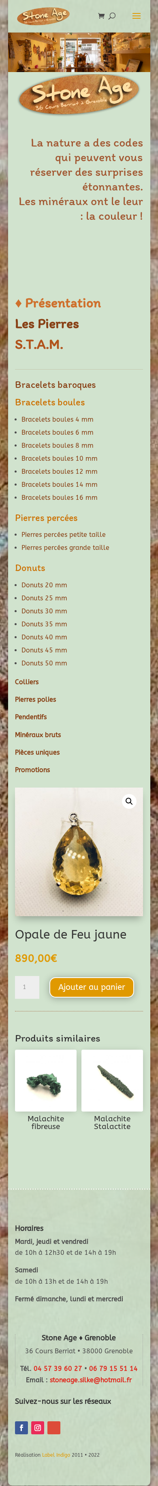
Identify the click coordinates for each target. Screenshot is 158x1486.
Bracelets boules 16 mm (59, 497)
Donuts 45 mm (44, 650)
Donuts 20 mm (44, 585)
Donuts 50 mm (44, 663)
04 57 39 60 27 (58, 1368)
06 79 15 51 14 (113, 1368)
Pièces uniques (37, 752)
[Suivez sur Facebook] (21, 1427)
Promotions (32, 770)
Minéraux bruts (38, 735)
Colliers (26, 682)
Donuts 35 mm (44, 624)
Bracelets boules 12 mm (59, 471)
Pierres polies (35, 699)
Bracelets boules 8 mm (57, 445)
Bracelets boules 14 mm (59, 484)
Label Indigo (56, 1455)
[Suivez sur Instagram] (37, 1427)
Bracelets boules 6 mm (57, 432)
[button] (129, 801)
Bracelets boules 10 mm (59, 458)
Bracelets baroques (55, 384)
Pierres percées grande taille (65, 548)
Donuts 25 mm (44, 598)
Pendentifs (31, 717)
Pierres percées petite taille (63, 534)
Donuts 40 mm (44, 637)
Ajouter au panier (91, 987)
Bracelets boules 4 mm (57, 419)
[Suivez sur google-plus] (53, 1427)
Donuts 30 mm (44, 611)
